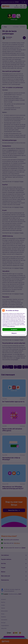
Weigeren (14, 333)
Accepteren (14, 329)
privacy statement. (11, 326)
